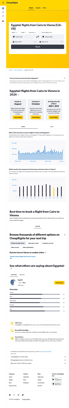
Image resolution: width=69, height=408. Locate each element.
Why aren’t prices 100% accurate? (21, 363)
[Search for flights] (3, 8)
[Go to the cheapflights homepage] (13, 3)
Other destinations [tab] (28, 247)
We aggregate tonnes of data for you (22, 360)
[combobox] (32, 32)
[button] (3, 3)
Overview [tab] (14, 274)
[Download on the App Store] (57, 383)
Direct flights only (47, 32)
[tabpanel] (37, 168)
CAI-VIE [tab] (37, 226)
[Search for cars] (3, 12)
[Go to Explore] (3, 16)
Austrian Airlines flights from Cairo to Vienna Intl (22, 257)
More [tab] (51, 126)
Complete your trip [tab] (47, 243)
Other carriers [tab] (15, 247)
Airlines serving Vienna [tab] (17, 243)
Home (10, 70)
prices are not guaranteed (45, 351)
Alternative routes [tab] (33, 243)
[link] (18, 117)
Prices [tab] (23, 126)
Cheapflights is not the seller (19, 357)
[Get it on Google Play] (57, 379)
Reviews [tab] (22, 274)
